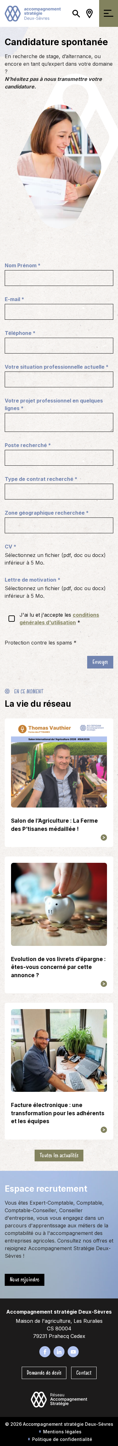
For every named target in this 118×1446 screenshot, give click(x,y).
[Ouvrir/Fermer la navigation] (108, 13)
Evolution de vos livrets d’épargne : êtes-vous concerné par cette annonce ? (58, 967)
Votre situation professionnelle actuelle (57, 367)
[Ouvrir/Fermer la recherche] (76, 13)
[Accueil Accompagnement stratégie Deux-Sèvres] (33, 13)
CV (10, 546)
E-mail (14, 299)
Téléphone (20, 333)
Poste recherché (28, 445)
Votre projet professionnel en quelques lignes (54, 404)
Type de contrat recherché (41, 479)
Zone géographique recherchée (47, 513)
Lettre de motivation (32, 580)
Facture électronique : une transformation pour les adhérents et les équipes (57, 1113)
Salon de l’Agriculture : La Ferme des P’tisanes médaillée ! (54, 825)
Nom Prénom (23, 265)
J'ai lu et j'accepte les (59, 619)
